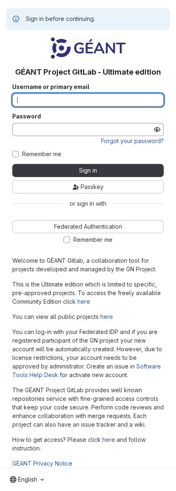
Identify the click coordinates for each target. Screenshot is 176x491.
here (83, 301)
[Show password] (157, 129)
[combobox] (26, 479)
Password (26, 116)
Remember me (41, 154)
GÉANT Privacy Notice (42, 463)
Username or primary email (50, 87)
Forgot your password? (132, 140)
